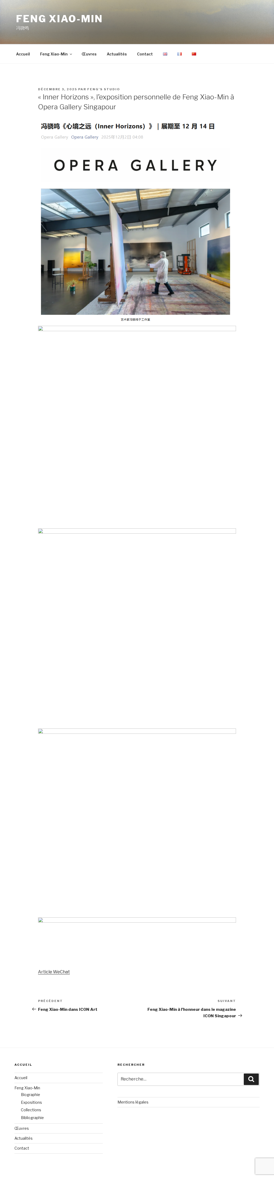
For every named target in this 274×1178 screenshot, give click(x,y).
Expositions (31, 1102)
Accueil (23, 54)
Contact (145, 54)
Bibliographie (32, 1117)
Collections (31, 1110)
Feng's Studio (103, 89)
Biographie (30, 1094)
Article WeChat (54, 971)
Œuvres (89, 54)
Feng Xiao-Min (59, 19)
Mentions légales (133, 1102)
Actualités (117, 54)
